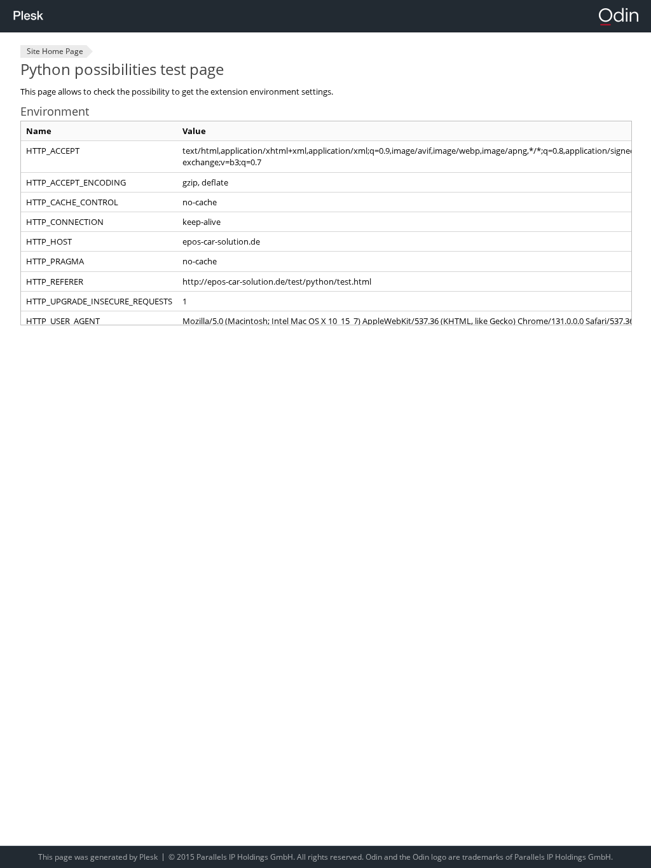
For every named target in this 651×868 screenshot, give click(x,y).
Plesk (148, 856)
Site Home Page (55, 51)
